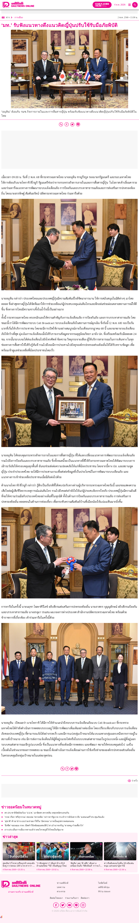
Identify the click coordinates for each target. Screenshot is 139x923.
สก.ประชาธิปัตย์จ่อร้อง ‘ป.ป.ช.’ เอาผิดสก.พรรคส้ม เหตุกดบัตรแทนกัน (36, 813)
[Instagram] (83, 905)
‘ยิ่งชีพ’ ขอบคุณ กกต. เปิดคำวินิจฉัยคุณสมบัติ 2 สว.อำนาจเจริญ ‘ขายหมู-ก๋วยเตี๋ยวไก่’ (44, 825)
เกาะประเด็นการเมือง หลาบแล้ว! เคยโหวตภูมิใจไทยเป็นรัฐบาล (33, 829)
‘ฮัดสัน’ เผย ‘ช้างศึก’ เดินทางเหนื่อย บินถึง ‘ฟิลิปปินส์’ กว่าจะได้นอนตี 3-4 (86, 866)
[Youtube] (69, 905)
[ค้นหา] (135, 5)
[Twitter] (72, 769)
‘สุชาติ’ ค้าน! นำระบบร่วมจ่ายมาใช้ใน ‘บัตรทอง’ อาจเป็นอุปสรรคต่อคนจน (39, 821)
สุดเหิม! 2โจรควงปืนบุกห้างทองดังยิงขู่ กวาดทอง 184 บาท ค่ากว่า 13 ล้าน (19, 866)
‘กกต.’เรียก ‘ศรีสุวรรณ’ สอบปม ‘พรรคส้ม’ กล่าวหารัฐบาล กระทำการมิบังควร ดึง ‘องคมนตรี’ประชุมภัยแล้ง (54, 817)
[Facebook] (67, 769)
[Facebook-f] (56, 905)
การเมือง (19, 17)
